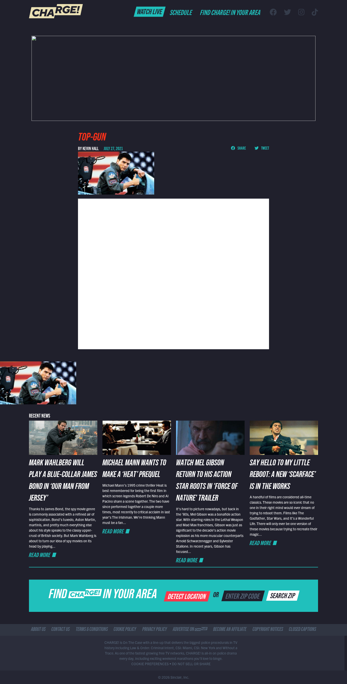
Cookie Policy (125, 629)
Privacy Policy (154, 629)
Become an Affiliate (229, 629)
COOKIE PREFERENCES (150, 663)
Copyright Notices (268, 629)
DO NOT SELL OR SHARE (191, 663)
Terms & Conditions (92, 629)
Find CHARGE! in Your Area (230, 12)
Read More (40, 555)
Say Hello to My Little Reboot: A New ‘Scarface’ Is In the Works (283, 475)
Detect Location (187, 595)
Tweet (265, 147)
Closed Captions (302, 629)
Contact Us (60, 629)
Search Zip (283, 595)
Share (241, 147)
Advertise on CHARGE (190, 629)
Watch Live (150, 11)
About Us (38, 629)
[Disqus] (173, 273)
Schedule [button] (181, 12)
